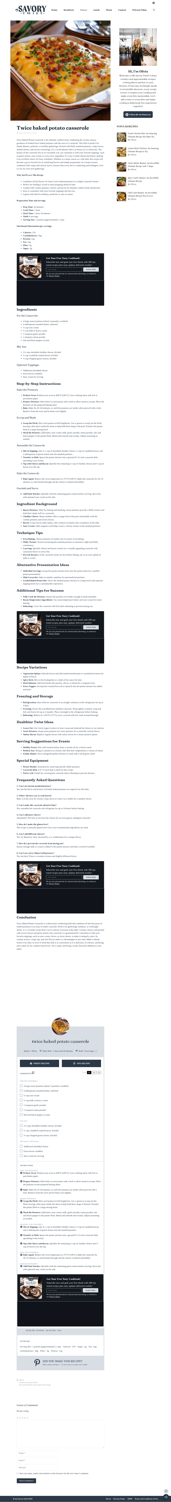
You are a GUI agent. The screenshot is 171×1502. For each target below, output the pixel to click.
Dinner (83, 10)
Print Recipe (41, 1063)
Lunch (96, 10)
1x (89, 1072)
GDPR (129, 1499)
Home (54, 10)
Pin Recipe (83, 1063)
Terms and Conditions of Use (146, 1499)
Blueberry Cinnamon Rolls (28, 1382)
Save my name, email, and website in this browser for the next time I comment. (54, 1473)
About (109, 10)
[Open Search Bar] (154, 10)
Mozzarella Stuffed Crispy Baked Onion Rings (35, 1385)
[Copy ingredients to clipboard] (33, 1072)
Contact (122, 10)
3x (99, 1072)
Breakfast (69, 10)
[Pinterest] (153, 3)
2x (94, 1072)
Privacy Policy (139, 10)
